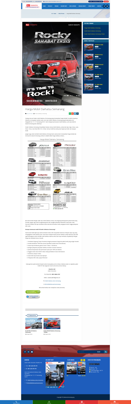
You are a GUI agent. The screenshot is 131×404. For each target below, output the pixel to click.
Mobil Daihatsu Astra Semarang (53, 281)
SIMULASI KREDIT (82, 6)
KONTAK (99, 6)
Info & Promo (61, 13)
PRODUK (56, 6)
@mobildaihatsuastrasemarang (52, 284)
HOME (44, 6)
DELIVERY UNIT (64, 6)
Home (54, 13)
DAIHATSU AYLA (99, 55)
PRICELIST (50, 6)
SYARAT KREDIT (91, 6)
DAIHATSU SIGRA (99, 45)
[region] (55, 377)
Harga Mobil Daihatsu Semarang (92, 28)
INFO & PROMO (72, 6)
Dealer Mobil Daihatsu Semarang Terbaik (94, 34)
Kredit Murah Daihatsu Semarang (92, 31)
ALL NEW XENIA (98, 84)
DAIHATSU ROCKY (99, 64)
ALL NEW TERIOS (99, 74)
